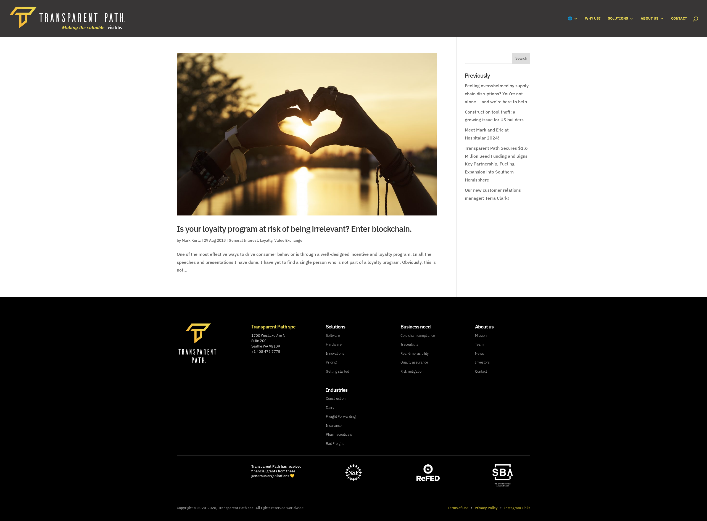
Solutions (618, 19)
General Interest (243, 240)
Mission (481, 335)
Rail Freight (335, 443)
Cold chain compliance (417, 335)
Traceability (409, 344)
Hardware (334, 344)
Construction (335, 398)
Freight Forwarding (341, 416)
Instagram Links (517, 508)
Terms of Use (458, 508)
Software (333, 335)
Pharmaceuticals (339, 434)
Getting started (337, 371)
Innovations (335, 353)
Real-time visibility (414, 353)
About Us (649, 19)
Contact (679, 19)
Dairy (330, 407)
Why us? (593, 19)
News (479, 353)
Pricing (331, 362)
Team (479, 344)
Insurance (334, 425)
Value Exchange (288, 240)
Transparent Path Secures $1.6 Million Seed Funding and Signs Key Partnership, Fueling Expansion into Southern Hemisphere (496, 164)
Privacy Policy (486, 508)
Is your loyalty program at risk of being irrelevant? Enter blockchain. (294, 228)
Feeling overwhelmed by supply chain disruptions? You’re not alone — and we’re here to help (497, 93)
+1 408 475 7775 (265, 351)
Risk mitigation (411, 371)
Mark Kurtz (191, 240)
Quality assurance (414, 362)
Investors (482, 362)
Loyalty (266, 240)
